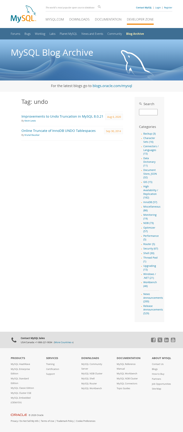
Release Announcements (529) (153, 309)
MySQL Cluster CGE (21, 393)
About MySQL (161, 358)
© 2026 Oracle (36, 415)
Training (50, 364)
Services (52, 358)
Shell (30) (148, 253)
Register (168, 7)
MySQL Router (89, 383)
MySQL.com (55, 19)
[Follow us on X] (160, 341)
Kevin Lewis (30, 120)
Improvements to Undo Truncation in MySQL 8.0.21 (62, 116)
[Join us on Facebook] (153, 341)
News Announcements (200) (153, 297)
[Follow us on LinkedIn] (166, 341)
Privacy (14, 421)
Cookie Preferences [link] (85, 421)
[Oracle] (19, 415)
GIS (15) (147, 182)
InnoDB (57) (150, 202)
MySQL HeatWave (20, 364)
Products (18, 358)
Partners (156, 378)
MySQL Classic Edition (22, 388)
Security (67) (150, 248)
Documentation (108, 19)
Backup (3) (149, 133)
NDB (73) (148, 223)
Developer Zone (140, 19)
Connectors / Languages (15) (151, 150)
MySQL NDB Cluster (91, 373)
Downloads (79, 19)
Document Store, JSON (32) (150, 173)
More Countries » (64, 342)
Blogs (155, 369)
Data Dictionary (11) (149, 162)
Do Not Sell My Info (29, 421)
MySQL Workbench (91, 388)
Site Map (156, 388)
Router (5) (149, 244)
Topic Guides (123, 388)
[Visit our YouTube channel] (173, 341)
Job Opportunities (161, 383)
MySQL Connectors (127, 383)
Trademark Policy (65, 421)
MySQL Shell (88, 378)
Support (50, 373)
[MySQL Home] (23, 14)
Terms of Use (47, 421)
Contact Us (158, 364)
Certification (52, 369)
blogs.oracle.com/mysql (112, 85)
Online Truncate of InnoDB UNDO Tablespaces (58, 130)
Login (158, 7)
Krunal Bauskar (32, 135)
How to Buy (158, 373)
